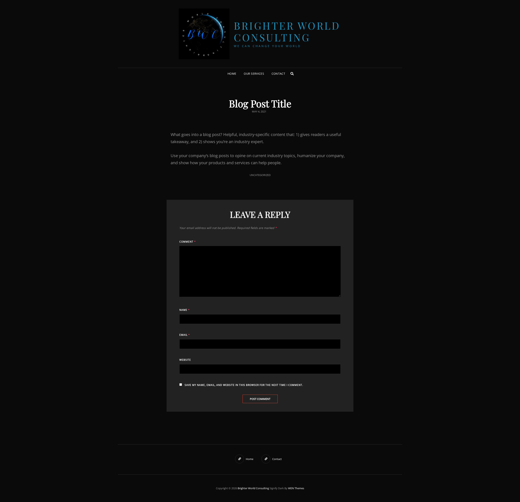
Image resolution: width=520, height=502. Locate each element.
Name (184, 310)
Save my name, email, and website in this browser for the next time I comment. (244, 385)
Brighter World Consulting (287, 31)
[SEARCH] (292, 74)
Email (184, 335)
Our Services (254, 74)
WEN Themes (296, 488)
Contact (278, 74)
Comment (187, 241)
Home (232, 74)
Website (185, 360)
